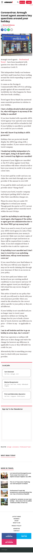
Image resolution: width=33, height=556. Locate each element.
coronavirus (15, 447)
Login (28, 2)
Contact (17, 530)
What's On (16, 522)
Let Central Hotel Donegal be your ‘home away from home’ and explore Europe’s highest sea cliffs (20, 474)
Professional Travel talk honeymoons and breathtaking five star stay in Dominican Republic (21, 492)
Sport (16, 520)
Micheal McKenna (9, 25)
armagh (9, 447)
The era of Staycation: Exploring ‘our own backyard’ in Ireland (20, 482)
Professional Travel (25, 447)
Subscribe (22, 2)
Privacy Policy (16, 525)
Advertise (16, 528)
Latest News (16, 516)
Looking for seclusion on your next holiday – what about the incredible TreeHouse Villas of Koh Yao (21, 500)
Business (16, 518)
